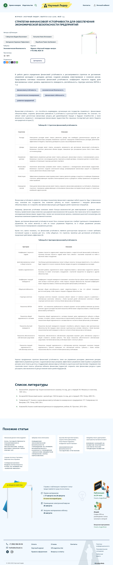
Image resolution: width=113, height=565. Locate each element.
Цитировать (37, 61)
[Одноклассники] (7, 62)
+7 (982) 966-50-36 (16, 544)
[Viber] (14, 62)
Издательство (27, 5)
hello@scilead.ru (15, 548)
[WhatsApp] (17, 62)
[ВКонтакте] (5, 62)
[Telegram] (9, 62)
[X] (12, 62)
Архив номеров (15, 5)
